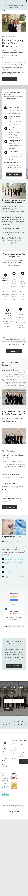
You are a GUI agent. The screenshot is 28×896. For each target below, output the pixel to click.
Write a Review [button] (14, 600)
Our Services (14, 748)
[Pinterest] (21, 724)
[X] (18, 721)
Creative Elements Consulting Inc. (18, 806)
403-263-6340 (6, 757)
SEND (8, 708)
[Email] (14, 727)
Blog (14, 755)
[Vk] (25, 724)
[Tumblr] (18, 724)
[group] (14, 615)
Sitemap (4, 805)
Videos (14, 753)
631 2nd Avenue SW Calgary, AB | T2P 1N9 (5, 752)
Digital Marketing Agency (6, 806)
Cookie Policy (14, 805)
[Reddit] (22, 721)
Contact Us (6, 761)
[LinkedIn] (25, 721)
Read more (18, 619)
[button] (14, 542)
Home (14, 743)
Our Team (14, 746)
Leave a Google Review (5, 766)
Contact (14, 758)
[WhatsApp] (14, 724)
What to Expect (14, 750)
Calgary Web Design (21, 805)
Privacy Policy (8, 805)
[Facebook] (14, 721)
